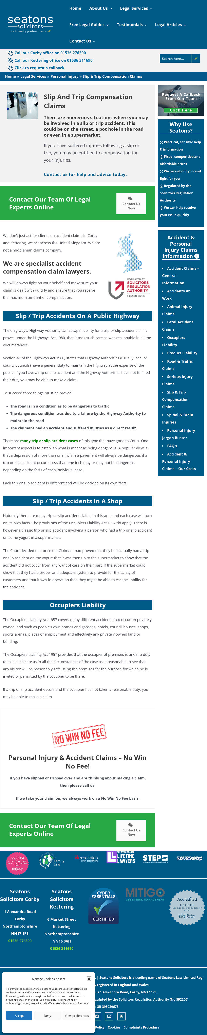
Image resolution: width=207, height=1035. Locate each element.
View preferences (77, 1016)
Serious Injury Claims (177, 380)
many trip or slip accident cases (49, 440)
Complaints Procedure (141, 1027)
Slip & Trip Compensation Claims (175, 399)
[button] (89, 979)
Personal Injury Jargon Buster (178, 434)
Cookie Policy (36, 1026)
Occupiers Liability (173, 341)
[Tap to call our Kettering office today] (11, 68)
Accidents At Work (176, 295)
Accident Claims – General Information (180, 275)
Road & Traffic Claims (177, 365)
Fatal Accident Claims (177, 326)
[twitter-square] (98, 1016)
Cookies (114, 1027)
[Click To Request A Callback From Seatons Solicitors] (181, 100)
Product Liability (182, 352)
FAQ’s (172, 445)
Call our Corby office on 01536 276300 (50, 52)
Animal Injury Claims (177, 310)
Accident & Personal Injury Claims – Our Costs (179, 461)
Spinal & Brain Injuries (177, 418)
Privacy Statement (56, 1026)
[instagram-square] (122, 1016)
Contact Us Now (131, 206)
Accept (19, 1016)
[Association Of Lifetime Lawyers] (121, 857)
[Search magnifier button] (195, 58)
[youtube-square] (110, 1016)
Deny (47, 1016)
